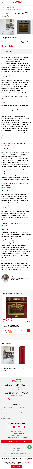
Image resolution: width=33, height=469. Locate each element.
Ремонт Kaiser (5, 414)
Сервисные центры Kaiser (9, 412)
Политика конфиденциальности (16, 445)
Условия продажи (16, 448)
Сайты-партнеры (24, 416)
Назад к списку (6, 286)
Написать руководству (16, 441)
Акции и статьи (6, 418)
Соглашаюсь (16, 466)
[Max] (14, 427)
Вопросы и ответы (24, 412)
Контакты (22, 414)
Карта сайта (16, 450)
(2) (29, 322)
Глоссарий (22, 407)
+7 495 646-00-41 (16, 385)
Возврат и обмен (6, 416)
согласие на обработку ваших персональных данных (16, 460)
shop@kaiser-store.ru (16, 433)
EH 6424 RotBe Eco (7, 187)
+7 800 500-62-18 (16, 393)
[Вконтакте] (9, 427)
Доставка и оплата (7, 407)
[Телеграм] (24, 427)
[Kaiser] (16, 2)
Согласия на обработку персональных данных (19, 463)
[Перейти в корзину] (30, 2)
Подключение (5, 410)
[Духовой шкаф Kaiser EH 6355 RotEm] (16, 307)
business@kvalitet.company (16, 437)
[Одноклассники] (19, 427)
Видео (21, 410)
